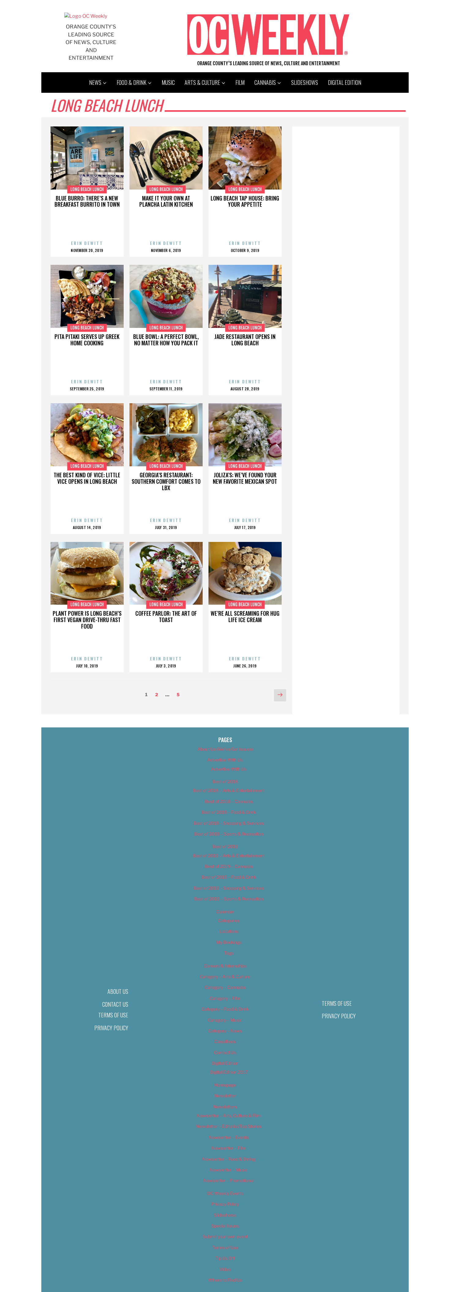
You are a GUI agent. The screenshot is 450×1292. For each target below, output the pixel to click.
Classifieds (225, 1041)
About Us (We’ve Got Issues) (225, 749)
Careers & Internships (225, 965)
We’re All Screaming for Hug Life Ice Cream (245, 616)
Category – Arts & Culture (225, 976)
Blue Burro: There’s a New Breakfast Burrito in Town (87, 201)
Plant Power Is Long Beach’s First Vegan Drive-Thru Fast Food (87, 619)
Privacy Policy (111, 1028)
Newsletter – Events (229, 1137)
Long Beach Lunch (87, 189)
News (95, 82)
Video (225, 1269)
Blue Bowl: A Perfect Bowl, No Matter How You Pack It (166, 339)
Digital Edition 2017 (229, 1072)
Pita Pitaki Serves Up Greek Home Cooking (86, 339)
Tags (229, 953)
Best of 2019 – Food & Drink (228, 877)
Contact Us (115, 1004)
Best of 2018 (225, 781)
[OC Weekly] (85, 16)
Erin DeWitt (87, 243)
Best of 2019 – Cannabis (229, 866)
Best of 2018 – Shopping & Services (228, 823)
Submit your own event (225, 1236)
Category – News (225, 1030)
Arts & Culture (202, 82)
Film (240, 82)
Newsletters (225, 1106)
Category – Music (225, 1020)
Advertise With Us (225, 759)
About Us (117, 991)
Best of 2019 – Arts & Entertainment (228, 855)
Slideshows (304, 82)
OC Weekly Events (225, 1193)
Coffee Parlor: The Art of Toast (166, 616)
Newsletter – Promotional (229, 1180)
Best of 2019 (225, 846)
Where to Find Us (225, 1280)
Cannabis (265, 82)
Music (168, 82)
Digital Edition (344, 82)
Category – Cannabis (225, 987)
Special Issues (225, 1225)
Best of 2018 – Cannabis (229, 801)
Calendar (225, 911)
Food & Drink (131, 82)
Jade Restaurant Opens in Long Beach (245, 339)
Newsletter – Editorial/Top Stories (228, 1126)
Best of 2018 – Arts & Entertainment (228, 790)
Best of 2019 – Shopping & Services (228, 888)
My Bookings (229, 942)
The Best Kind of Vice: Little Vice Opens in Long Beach (87, 478)
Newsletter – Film (229, 1148)
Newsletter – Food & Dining (228, 1159)
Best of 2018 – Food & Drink (228, 812)
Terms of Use (113, 1015)
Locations (228, 931)
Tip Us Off (225, 1258)
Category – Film (225, 998)
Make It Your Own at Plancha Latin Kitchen (166, 201)
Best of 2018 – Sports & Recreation (228, 833)
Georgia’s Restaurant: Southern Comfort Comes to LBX (166, 481)
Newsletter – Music (229, 1169)
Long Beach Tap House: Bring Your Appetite (245, 201)
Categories (228, 920)
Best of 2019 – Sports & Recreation (228, 898)
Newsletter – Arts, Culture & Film (229, 1115)
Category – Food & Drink (225, 1009)
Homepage (225, 1084)
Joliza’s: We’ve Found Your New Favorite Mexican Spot (245, 478)
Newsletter (225, 1095)
